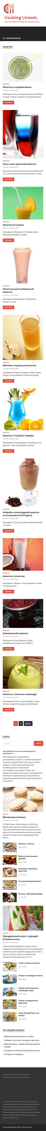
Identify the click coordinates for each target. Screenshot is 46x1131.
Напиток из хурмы (13, 224)
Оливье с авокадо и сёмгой (30, 975)
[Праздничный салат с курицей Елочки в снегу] (23, 931)
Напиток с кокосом (14, 576)
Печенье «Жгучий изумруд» (30, 894)
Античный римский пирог (29, 881)
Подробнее (8, 102)
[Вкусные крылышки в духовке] (10, 864)
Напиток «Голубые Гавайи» (18, 435)
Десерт (5, 814)
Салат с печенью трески (29, 963)
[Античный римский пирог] (10, 889)
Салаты (5, 933)
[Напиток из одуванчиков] (23, 68)
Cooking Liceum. (21, 17)
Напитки (6, 84)
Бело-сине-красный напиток (19, 163)
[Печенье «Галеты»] (10, 851)
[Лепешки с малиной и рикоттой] (10, 876)
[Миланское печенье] (23, 812)
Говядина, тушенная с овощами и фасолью (21, 1040)
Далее (28, 723)
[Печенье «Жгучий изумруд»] (10, 902)
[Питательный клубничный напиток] (23, 266)
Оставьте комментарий (10, 90)
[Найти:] (23, 743)
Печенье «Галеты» (26, 844)
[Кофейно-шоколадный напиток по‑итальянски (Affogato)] (23, 483)
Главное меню (13, 38)
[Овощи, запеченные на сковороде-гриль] (10, 996)
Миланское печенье (14, 817)
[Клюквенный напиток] (23, 614)
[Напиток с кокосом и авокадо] (23, 673)
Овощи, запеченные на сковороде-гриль (28, 989)
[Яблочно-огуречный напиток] (23, 338)
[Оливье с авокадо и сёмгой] (10, 983)
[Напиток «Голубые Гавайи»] (23, 410)
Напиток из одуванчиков (17, 87)
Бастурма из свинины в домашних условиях (22, 1050)
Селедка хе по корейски (13, 1054)
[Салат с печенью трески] (10, 971)
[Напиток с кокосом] (23, 555)
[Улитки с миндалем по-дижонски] (10, 1008)
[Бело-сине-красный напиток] (23, 135)
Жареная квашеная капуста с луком (18, 1036)
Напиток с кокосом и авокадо (20, 694)
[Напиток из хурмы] (23, 204)
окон (28, 770)
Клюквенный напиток (15, 633)
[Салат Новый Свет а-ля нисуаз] (10, 1021)
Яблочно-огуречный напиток (19, 365)
